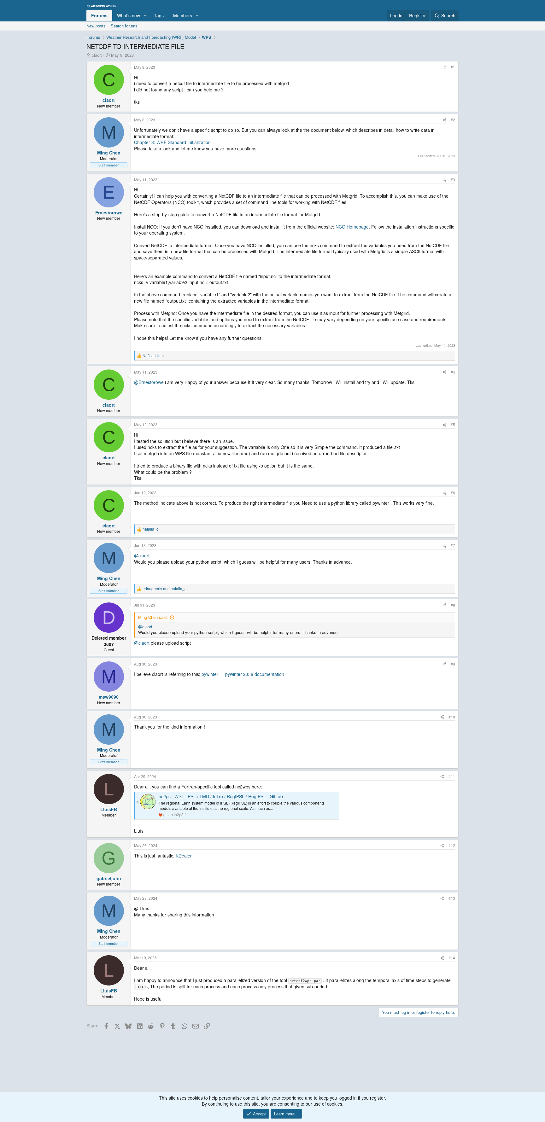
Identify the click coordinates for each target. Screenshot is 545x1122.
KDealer (184, 855)
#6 (453, 492)
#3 (453, 179)
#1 (453, 67)
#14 (451, 957)
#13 (451, 898)
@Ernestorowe (149, 382)
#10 (451, 716)
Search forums (124, 26)
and (164, 588)
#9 (453, 663)
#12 (451, 845)
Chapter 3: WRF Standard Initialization (172, 142)
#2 (453, 119)
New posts (96, 26)
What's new (128, 15)
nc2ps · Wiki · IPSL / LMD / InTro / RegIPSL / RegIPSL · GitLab (221, 796)
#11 (451, 776)
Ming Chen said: (153, 617)
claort (97, 55)
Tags (159, 15)
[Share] (444, 67)
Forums (99, 15)
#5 (453, 424)
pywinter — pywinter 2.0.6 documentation (243, 674)
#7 (453, 545)
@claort (141, 555)
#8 (453, 605)
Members (182, 15)
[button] (145, 15)
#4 (453, 372)
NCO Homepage (352, 227)
